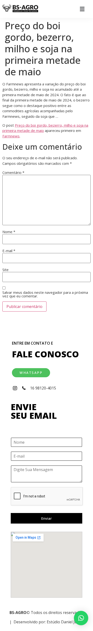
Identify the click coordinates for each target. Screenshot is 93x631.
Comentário (13, 172)
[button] (82, 8)
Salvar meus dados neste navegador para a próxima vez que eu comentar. (45, 294)
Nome (8, 232)
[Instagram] (15, 388)
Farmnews (11, 136)
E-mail (8, 251)
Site (5, 269)
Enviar (46, 518)
